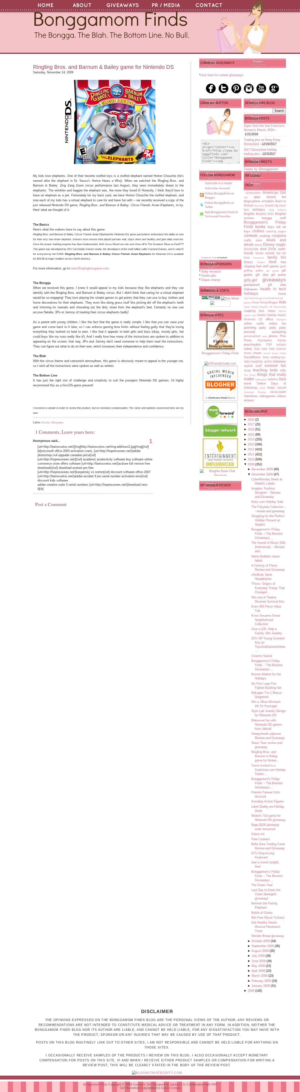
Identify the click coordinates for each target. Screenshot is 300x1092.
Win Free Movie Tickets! (268, 917)
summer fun (275, 366)
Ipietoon (175, 1084)
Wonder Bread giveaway (267, 936)
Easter (259, 253)
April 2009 (258, 971)
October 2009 (261, 941)
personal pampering (265, 332)
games (274, 266)
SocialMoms (252, 357)
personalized (252, 336)
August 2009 (260, 951)
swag (247, 370)
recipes (281, 344)
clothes (258, 231)
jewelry (247, 302)
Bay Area (259, 205)
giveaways (274, 279)
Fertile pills (208, 275)
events (270, 253)
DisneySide (251, 248)
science (281, 348)
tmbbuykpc (261, 379)
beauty (269, 205)
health (265, 289)
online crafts (254, 323)
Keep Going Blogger (265, 302)
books (260, 227)
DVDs (272, 249)
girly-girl (250, 280)
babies (269, 201)
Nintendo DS (253, 319)
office (269, 319)
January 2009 (261, 986)
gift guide (272, 270)
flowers (261, 262)
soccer (266, 353)
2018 (251, 419)
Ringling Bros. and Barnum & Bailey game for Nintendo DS (103, 67)
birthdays (259, 209)
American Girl (274, 192)
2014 (251, 439)
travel (247, 383)
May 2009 (258, 966)
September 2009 (263, 946)
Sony (265, 357)
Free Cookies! (260, 839)
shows (257, 353)
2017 (251, 424)
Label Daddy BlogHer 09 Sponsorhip (265, 307)
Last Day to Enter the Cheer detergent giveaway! (265, 894)
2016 (251, 429)
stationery (279, 361)
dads (259, 240)
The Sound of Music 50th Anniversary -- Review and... (268, 547)
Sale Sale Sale (264, 348)
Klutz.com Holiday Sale (267, 501)
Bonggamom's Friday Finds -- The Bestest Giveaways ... (267, 534)
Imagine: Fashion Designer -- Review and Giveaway (265, 493)
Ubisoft (281, 387)
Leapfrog (249, 311)
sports (268, 361)
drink (263, 249)
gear (283, 266)
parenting (250, 327)
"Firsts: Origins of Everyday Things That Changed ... (268, 588)
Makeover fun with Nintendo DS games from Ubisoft (266, 724)
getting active (253, 270)
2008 (251, 990)
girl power (278, 274)
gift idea (261, 274)
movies (272, 315)
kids (282, 302)
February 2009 (261, 981)
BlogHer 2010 (265, 213)
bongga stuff (274, 218)
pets (264, 336)
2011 (251, 454)
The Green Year (262, 885)
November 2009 (262, 474)
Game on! (258, 834)
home (282, 293)
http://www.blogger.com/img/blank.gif (263, 298)
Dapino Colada (170, 1088)
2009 (251, 464)
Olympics (281, 319)
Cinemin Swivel (261, 656)
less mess (267, 311)
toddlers (273, 379)
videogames (57, 422)
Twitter (271, 387)
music (282, 315)
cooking (264, 236)
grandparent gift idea (265, 285)
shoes (247, 352)
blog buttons (277, 210)
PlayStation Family (272, 340)
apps (257, 197)
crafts (247, 240)
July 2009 (258, 956)
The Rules (250, 375)
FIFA (214, 1084)
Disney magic (274, 244)
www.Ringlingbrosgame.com (90, 268)
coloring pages (276, 231)
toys (282, 379)
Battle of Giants (262, 912)
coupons (279, 236)
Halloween (251, 289)
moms (261, 315)
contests (251, 236)
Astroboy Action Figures (267, 801)
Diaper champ (210, 280)
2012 (251, 449)
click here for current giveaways (222, 75)
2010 (251, 459)
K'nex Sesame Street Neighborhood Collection (265, 620)
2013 (251, 444)
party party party (272, 327)
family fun (276, 257)
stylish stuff (253, 366)
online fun (277, 323)
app (246, 197)
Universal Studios (255, 392)
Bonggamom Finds (209, 258)
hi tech (45, 422)
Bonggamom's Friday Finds (220, 353)
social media (279, 353)
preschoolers (252, 344)
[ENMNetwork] (220, 467)
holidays (251, 293)
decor (258, 244)
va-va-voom (278, 392)
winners (249, 400)
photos (273, 336)
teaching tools (265, 370)
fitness (248, 262)
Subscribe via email (217, 188)
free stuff (262, 266)
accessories (253, 192)
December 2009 (262, 469)
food (272, 262)
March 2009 (259, 975)
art (263, 201)
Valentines (251, 396)
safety (248, 348)
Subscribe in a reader (218, 183)
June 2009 (258, 961)
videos (281, 396)
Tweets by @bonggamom (261, 169)
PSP (269, 344)
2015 (251, 434)
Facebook (258, 258)
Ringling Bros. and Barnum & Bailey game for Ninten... (265, 756)
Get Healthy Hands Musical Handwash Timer (265, 927)
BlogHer (249, 214)
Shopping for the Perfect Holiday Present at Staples (267, 520)
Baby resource (211, 271)
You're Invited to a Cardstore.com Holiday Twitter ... (268, 770)
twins (262, 388)
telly (283, 370)
